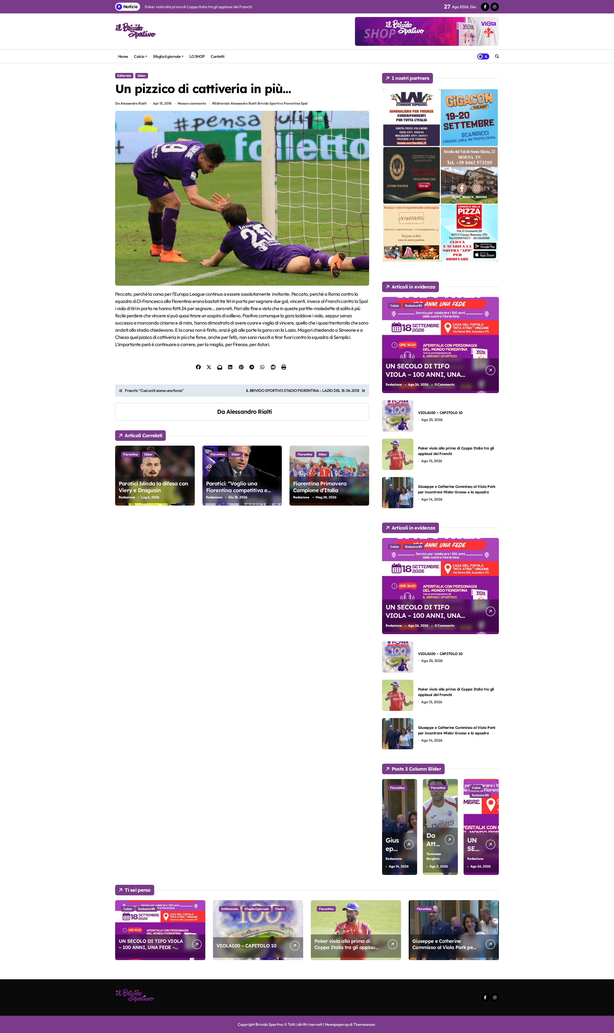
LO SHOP (197, 56)
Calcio (139, 56)
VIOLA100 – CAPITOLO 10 (440, 412)
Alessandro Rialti (249, 411)
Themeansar (364, 1024)
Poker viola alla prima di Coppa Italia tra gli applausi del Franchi (346, 947)
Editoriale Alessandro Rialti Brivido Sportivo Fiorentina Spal (260, 103)
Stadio (279, 909)
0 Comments (444, 384)
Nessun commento (192, 103)
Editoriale (124, 75)
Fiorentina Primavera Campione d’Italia (319, 487)
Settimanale (229, 909)
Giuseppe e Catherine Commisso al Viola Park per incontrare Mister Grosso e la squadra (443, 950)
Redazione (127, 497)
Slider (141, 75)
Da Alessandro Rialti (131, 103)
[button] (494, 826)
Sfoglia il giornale (167, 56)
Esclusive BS (413, 305)
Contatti (217, 56)
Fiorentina (130, 454)
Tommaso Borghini (418, 856)
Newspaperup (337, 1024)
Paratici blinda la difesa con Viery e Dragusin (153, 487)
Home (123, 56)
